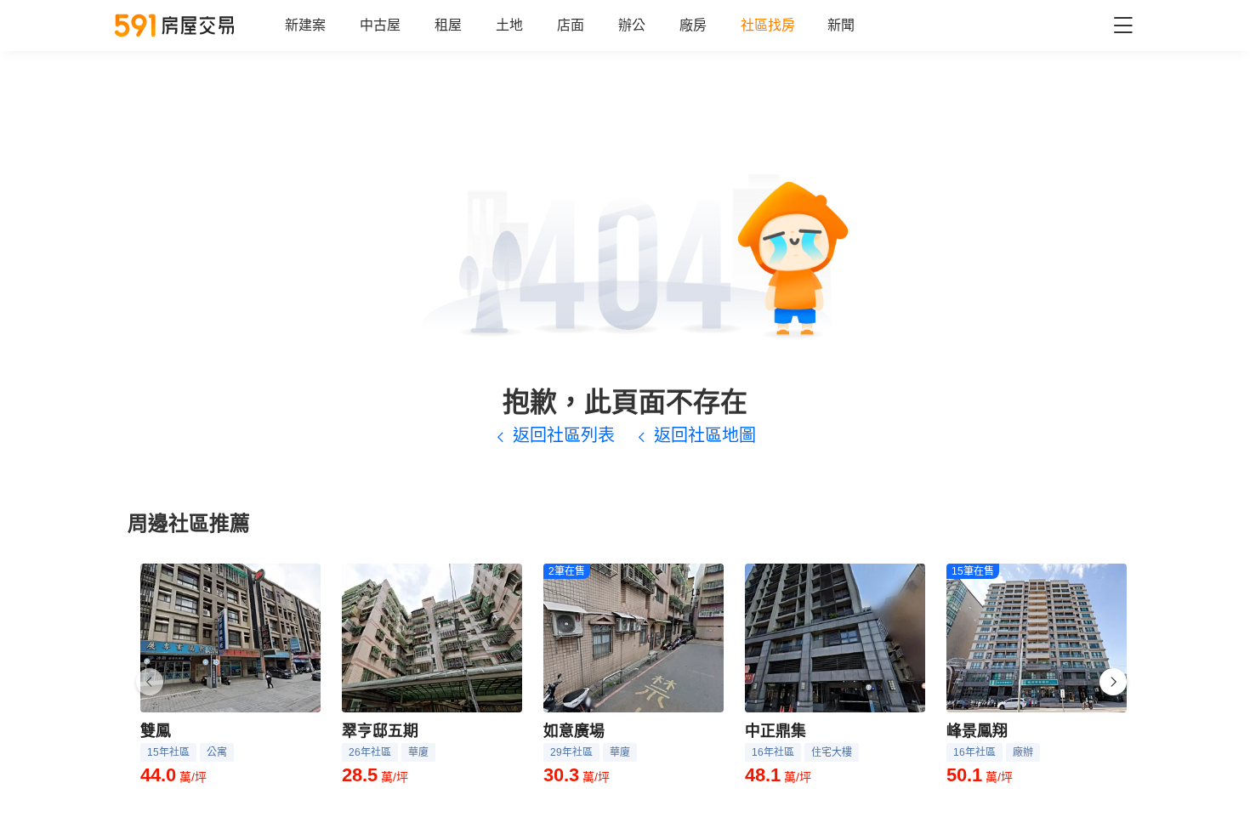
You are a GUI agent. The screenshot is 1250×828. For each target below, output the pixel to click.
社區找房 (768, 25)
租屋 (448, 25)
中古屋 (380, 25)
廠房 (693, 25)
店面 (570, 25)
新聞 (841, 25)
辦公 (631, 25)
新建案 (305, 25)
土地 (509, 25)
